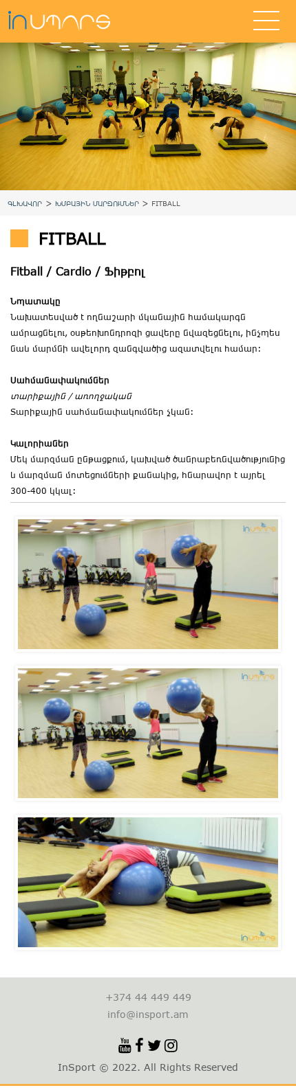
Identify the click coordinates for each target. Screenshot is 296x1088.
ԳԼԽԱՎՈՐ (25, 203)
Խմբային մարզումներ (97, 203)
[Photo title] (148, 584)
